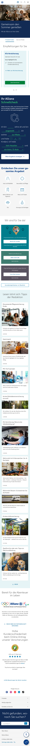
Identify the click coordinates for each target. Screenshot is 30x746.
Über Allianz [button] (5, 731)
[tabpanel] (15, 129)
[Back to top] (26, 734)
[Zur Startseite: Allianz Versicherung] (2, 2)
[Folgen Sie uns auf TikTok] (23, 692)
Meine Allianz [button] (5, 735)
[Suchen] (25, 723)
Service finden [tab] (20, 40)
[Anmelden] (25, 2)
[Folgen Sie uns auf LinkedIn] (19, 692)
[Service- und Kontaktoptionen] (26, 742)
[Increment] (19, 139)
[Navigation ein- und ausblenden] (28, 2)
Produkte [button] (4, 698)
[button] (7, 180)
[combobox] (11, 131)
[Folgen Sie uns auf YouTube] (15, 692)
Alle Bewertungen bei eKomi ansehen (16, 680)
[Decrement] (11, 139)
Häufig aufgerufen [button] (6, 702)
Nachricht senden (15, 241)
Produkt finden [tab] (9, 40)
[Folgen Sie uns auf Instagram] (11, 692)
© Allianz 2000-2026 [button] (7, 739)
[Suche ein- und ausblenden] (21, 2)
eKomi (22, 663)
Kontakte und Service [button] (7, 706)
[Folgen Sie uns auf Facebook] (7, 692)
